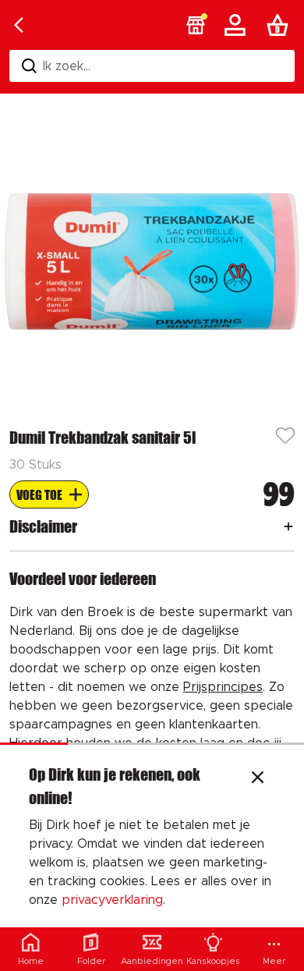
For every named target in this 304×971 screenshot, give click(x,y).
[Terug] (18, 25)
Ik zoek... (66, 66)
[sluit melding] (257, 779)
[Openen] (288, 526)
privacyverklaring (112, 900)
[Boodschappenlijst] (281, 25)
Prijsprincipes (223, 687)
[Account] (238, 25)
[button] (195, 25)
